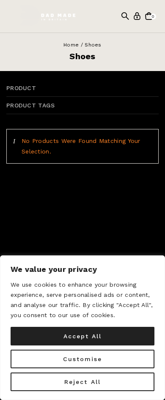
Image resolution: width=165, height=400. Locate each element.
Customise (82, 359)
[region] (82, 327)
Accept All (82, 336)
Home (71, 45)
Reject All (82, 381)
